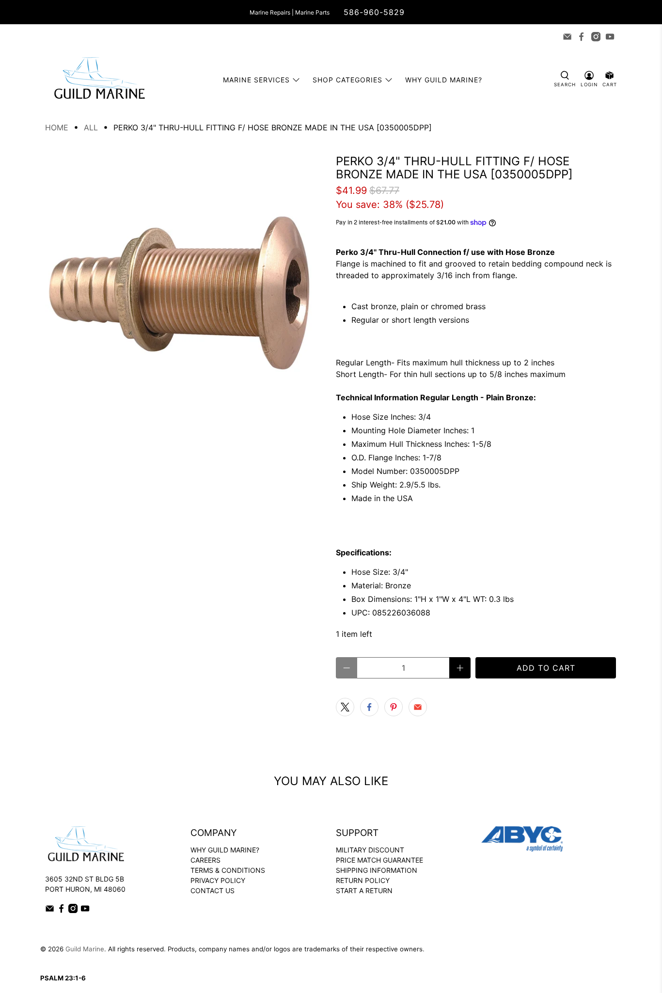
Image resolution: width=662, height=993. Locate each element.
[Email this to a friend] (418, 707)
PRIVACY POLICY (217, 880)
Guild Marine (84, 949)
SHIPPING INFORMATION (376, 870)
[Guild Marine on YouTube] (610, 36)
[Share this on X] (345, 707)
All (91, 127)
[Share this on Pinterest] (393, 707)
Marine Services (256, 80)
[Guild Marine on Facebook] (581, 36)
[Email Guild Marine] (567, 36)
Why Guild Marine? (443, 80)
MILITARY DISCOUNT (370, 850)
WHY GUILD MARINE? (224, 850)
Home (56, 127)
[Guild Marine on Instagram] (595, 36)
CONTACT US (212, 890)
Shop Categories (347, 80)
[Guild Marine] (99, 79)
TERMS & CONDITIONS (227, 870)
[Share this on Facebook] (369, 707)
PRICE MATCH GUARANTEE (379, 860)
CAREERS (205, 860)
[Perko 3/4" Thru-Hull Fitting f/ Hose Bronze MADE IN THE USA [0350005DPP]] (185, 295)
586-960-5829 (374, 12)
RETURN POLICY (363, 880)
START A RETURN (364, 890)
